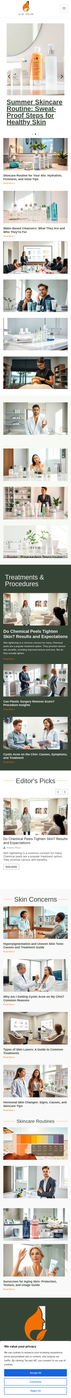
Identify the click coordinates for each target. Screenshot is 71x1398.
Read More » (9, 183)
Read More (11, 866)
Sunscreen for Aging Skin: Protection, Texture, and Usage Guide (30, 1283)
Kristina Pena (13, 847)
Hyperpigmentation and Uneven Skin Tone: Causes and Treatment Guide (33, 945)
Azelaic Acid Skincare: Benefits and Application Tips (35, 112)
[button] (9, 76)
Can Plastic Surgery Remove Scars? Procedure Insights (28, 703)
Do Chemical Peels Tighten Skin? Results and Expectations (35, 634)
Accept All (35, 1372)
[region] (35, 1369)
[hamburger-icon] (64, 8)
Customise (35, 1381)
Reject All (36, 1390)
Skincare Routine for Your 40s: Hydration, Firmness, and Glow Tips (32, 177)
